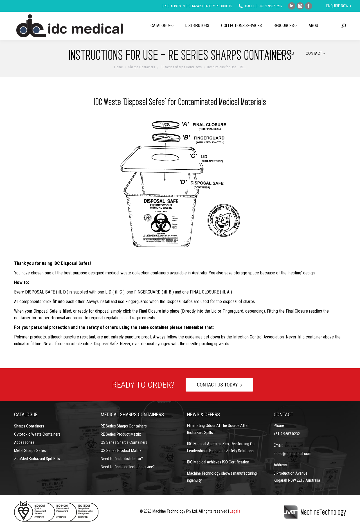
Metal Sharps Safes (30, 450)
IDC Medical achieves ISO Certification (218, 462)
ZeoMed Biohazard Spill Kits (37, 458)
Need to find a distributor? (122, 458)
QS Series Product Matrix (121, 450)
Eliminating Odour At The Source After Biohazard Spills (218, 429)
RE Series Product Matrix (121, 434)
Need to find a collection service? (128, 466)
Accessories (24, 442)
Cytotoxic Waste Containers (37, 434)
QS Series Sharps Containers (124, 442)
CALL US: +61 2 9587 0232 (263, 6)
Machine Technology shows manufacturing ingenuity (222, 477)
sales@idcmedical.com (292, 453)
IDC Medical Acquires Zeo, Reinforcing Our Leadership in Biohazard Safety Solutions (221, 447)
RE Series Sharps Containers (124, 426)
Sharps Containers (29, 426)
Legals (235, 511)
